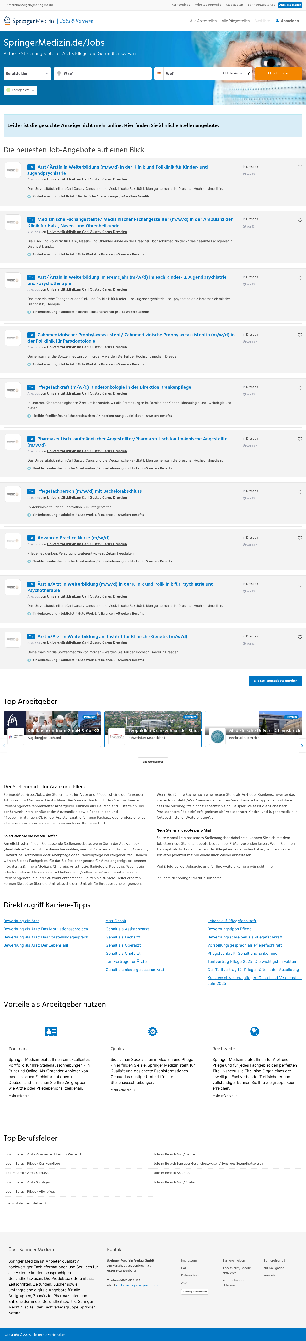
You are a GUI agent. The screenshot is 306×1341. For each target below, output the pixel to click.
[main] (153, 631)
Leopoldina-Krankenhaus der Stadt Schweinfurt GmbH (184, 731)
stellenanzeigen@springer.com (30, 5)
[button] (248, 73)
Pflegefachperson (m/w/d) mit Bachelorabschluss (90, 491)
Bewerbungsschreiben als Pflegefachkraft (245, 937)
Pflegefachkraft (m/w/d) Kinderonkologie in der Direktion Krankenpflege (114, 387)
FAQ (184, 1268)
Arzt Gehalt (116, 920)
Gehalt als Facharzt (123, 937)
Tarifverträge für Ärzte (126, 961)
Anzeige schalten (290, 5)
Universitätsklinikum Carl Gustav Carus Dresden (87, 179)
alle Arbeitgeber (153, 761)
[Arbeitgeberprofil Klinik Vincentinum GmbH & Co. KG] (16, 736)
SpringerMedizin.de (261, 5)
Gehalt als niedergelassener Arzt (135, 969)
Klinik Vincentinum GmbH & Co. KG (63, 731)
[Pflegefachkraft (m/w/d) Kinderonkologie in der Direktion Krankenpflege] (13, 390)
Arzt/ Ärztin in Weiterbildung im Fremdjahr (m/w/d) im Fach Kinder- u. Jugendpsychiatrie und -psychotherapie (127, 281)
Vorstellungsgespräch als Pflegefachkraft (245, 945)
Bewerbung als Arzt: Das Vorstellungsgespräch (46, 937)
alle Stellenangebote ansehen (275, 681)
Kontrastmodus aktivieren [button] (234, 1283)
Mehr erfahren (19, 1095)
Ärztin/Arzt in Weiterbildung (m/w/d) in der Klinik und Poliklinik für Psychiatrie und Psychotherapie (120, 587)
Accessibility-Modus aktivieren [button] (237, 1270)
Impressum (189, 1261)
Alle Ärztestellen (203, 21)
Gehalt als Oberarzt (123, 945)
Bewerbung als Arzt (21, 920)
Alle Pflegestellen (236, 21)
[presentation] (302, 745)
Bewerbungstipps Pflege (229, 929)
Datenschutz (190, 1275)
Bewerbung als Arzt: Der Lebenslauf (36, 945)
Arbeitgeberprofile (208, 5)
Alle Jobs (33, 179)
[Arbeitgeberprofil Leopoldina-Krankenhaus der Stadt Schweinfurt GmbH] (117, 736)
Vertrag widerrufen (195, 1291)
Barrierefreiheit (274, 1261)
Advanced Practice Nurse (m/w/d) (74, 538)
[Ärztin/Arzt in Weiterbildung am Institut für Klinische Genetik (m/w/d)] (13, 639)
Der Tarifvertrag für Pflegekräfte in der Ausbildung (253, 969)
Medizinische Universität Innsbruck (264, 731)
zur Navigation (274, 1268)
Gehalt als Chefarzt (123, 953)
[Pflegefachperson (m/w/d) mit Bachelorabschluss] (13, 494)
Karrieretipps (181, 5)
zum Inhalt (271, 1275)
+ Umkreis (230, 73)
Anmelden (290, 21)
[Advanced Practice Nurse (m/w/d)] (13, 541)
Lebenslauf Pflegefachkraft (232, 920)
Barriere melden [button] (234, 1261)
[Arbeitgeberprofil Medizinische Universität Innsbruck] (217, 736)
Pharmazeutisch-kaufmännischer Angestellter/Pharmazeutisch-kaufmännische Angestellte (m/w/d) (127, 442)
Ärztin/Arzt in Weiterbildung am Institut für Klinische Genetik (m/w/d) (112, 637)
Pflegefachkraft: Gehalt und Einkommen (243, 953)
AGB (184, 1283)
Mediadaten (234, 5)
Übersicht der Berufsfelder (23, 1203)
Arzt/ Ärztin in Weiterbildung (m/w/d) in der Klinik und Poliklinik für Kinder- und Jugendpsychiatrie (117, 170)
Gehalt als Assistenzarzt (127, 929)
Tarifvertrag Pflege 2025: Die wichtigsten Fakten (252, 961)
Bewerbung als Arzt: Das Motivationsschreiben (46, 929)
